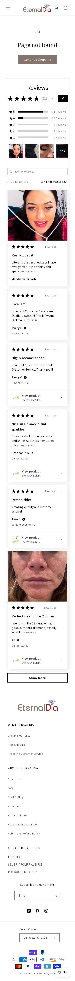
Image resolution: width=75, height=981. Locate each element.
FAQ (10, 788)
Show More (28, 271)
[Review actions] (62, 246)
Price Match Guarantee (22, 824)
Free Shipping (16, 744)
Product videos (17, 815)
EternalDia (31, 973)
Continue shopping (37, 60)
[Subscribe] (56, 895)
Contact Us (15, 779)
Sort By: (45, 181)
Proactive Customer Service (25, 753)
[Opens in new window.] (32, 453)
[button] (8, 7)
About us (13, 806)
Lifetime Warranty (19, 735)
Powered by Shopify (47, 973)
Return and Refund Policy (24, 833)
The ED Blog (15, 797)
